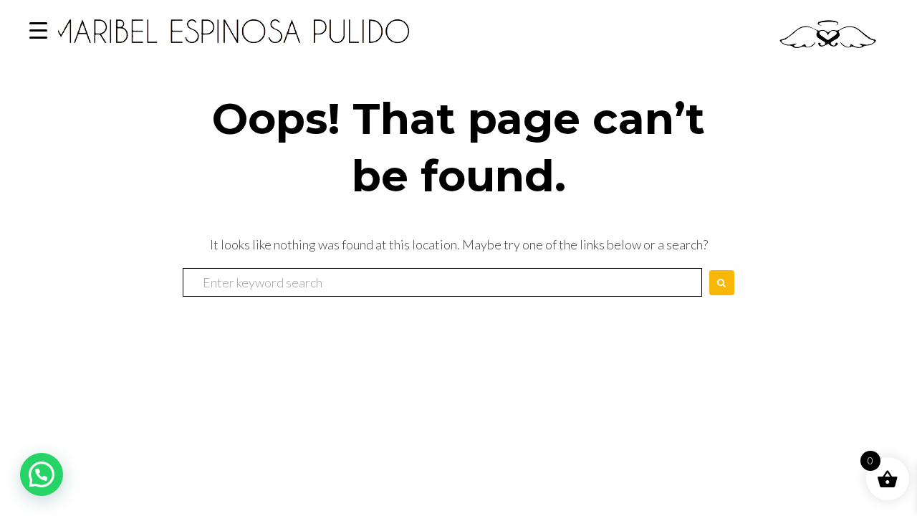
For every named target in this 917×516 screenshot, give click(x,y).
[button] (41, 474)
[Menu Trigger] (38, 30)
